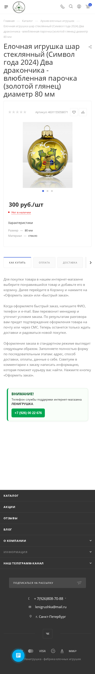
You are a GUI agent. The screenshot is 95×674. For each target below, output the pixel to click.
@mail (57, 607)
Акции (9, 507)
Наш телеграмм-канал (24, 563)
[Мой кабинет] (79, 7)
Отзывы (11, 518)
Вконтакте (47, 633)
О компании (15, 541)
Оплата (44, 262)
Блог (8, 529)
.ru (64, 607)
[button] (43, 191)
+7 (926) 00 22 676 (28, 413)
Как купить (17, 262)
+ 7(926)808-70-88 (48, 598)
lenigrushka (44, 607)
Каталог (11, 496)
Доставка (70, 262)
